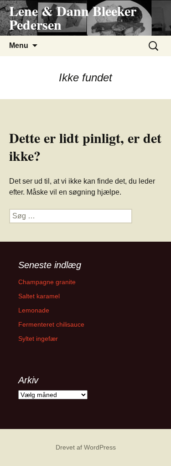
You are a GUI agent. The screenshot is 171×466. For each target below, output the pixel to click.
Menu (18, 45)
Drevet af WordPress (86, 447)
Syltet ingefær (38, 338)
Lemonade (33, 310)
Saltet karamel (39, 296)
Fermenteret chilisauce (51, 324)
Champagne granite (47, 282)
